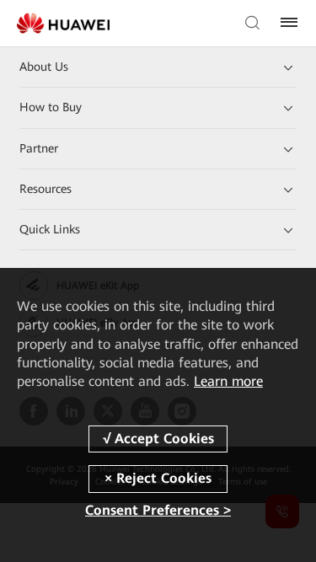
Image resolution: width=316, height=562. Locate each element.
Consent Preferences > (158, 510)
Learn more (228, 381)
